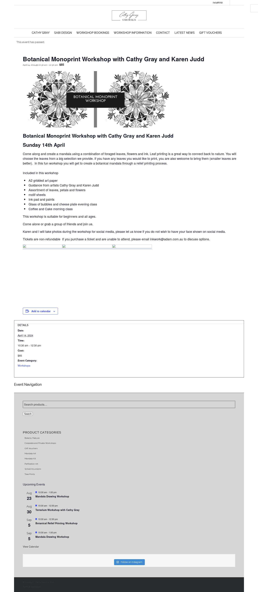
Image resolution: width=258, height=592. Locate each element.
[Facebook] (227, 2)
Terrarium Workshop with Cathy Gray (57, 510)
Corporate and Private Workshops (40, 443)
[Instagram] (232, 2)
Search (27, 414)
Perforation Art (31, 464)
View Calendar (31, 546)
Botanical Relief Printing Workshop (56, 523)
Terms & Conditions (31, 587)
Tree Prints (30, 474)
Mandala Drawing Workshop (52, 496)
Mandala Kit (30, 458)
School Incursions (33, 469)
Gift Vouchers (31, 448)
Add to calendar (41, 311)
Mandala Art (30, 453)
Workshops (24, 365)
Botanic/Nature (32, 438)
